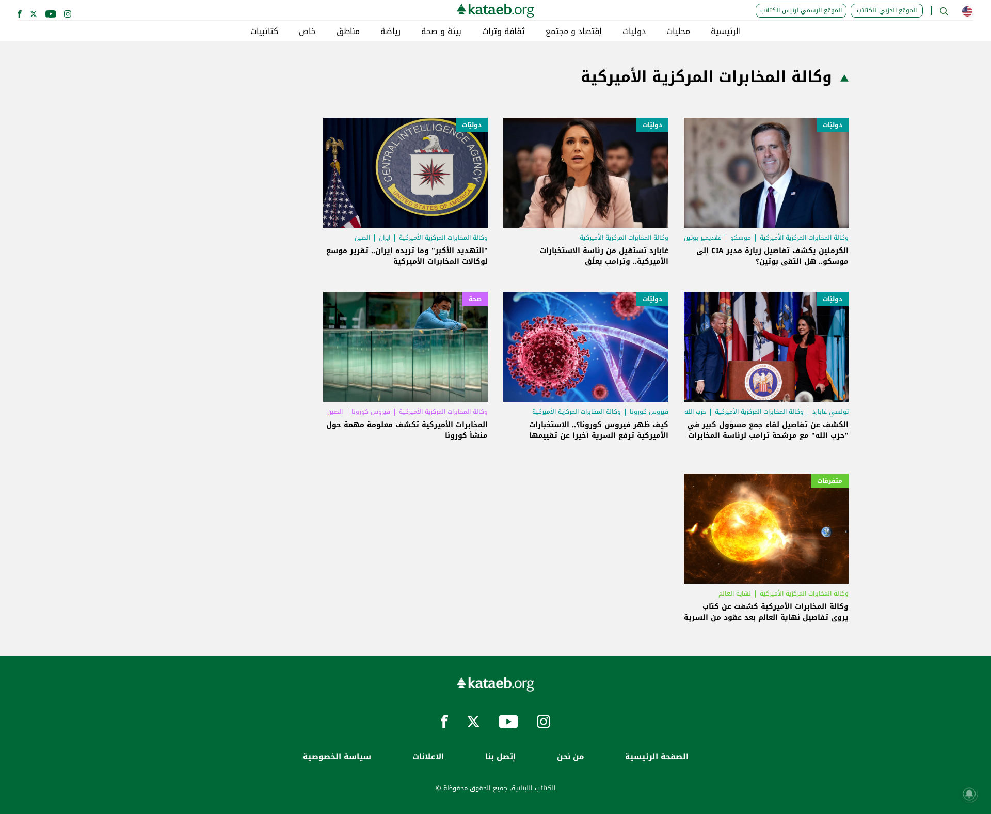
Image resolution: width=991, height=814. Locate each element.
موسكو (740, 237)
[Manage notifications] (969, 794)
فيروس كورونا (649, 411)
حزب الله (695, 411)
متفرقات (829, 481)
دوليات (634, 31)
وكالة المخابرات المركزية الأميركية (804, 237)
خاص (307, 31)
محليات (678, 31)
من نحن (570, 757)
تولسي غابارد (830, 411)
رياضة (390, 31)
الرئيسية (726, 31)
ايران (384, 237)
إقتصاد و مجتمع (574, 31)
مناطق (348, 31)
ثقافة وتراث (503, 31)
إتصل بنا (500, 757)
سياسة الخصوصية (337, 757)
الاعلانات (428, 757)
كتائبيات (264, 31)
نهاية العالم (734, 593)
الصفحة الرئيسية (657, 757)
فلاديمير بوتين (703, 237)
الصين (362, 237)
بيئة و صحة (441, 31)
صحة (475, 299)
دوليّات (832, 125)
